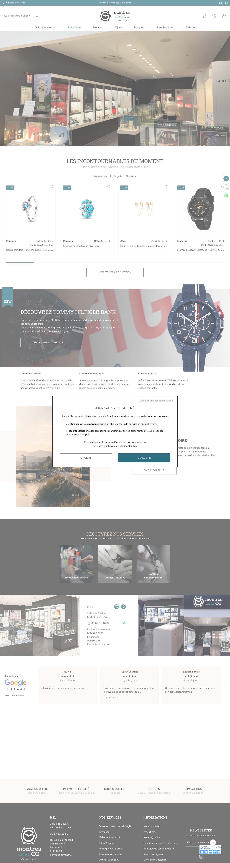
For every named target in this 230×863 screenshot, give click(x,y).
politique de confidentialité (120, 446)
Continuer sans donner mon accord (156, 400)
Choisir (86, 458)
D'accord (144, 458)
